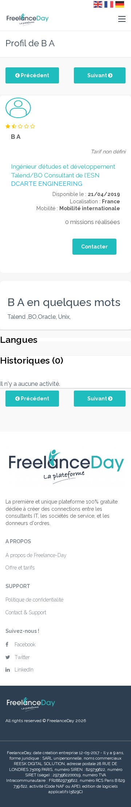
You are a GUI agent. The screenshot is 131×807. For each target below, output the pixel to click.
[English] (98, 4)
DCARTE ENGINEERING (46, 183)
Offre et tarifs (20, 568)
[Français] (109, 4)
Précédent (34, 75)
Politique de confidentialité (34, 600)
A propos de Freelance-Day (36, 555)
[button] (122, 19)
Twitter (22, 657)
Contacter (94, 247)
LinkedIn (24, 670)
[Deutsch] (120, 4)
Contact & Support (25, 612)
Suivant (97, 75)
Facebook (25, 644)
